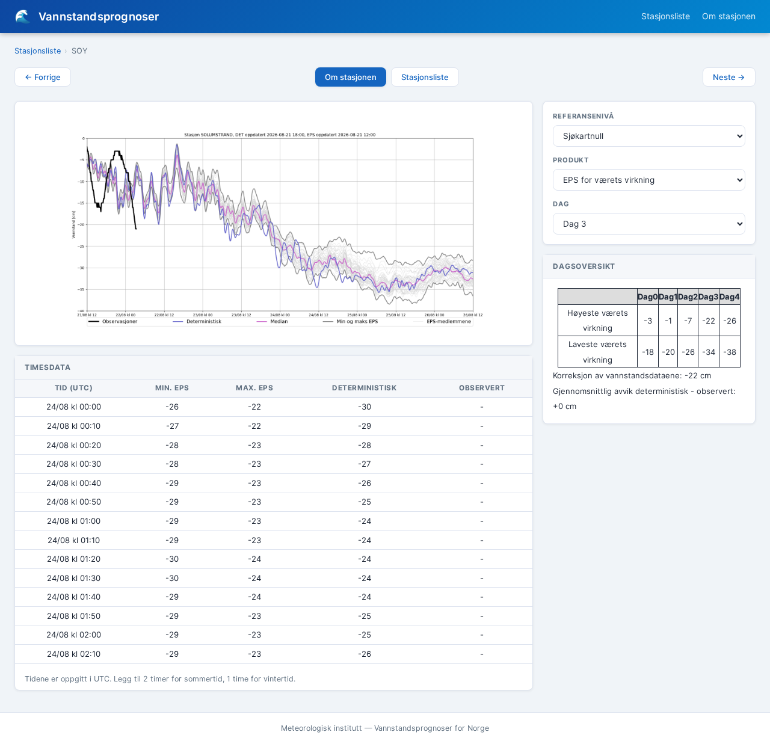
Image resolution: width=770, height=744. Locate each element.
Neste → (729, 77)
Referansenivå (583, 116)
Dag (561, 204)
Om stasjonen (729, 16)
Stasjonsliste (665, 16)
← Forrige (43, 77)
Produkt (571, 160)
